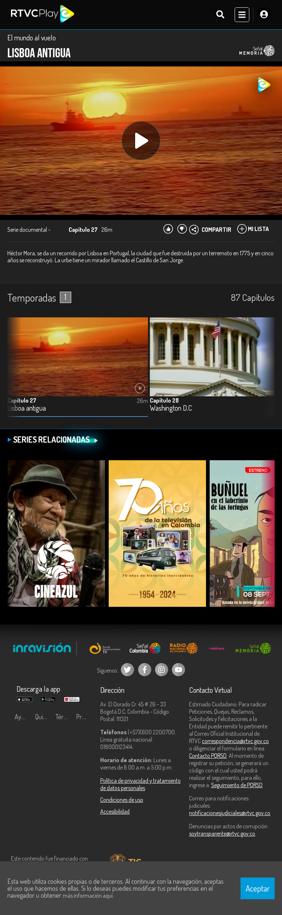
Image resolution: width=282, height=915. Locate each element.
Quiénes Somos (43, 717)
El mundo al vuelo (31, 37)
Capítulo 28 (164, 400)
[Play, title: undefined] (141, 141)
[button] (265, 372)
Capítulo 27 (21, 400)
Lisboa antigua (26, 408)
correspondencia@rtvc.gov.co (235, 741)
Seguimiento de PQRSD (237, 785)
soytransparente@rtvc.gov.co (222, 833)
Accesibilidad (115, 811)
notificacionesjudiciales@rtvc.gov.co (229, 813)
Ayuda (23, 717)
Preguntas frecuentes (84, 717)
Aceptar (258, 888)
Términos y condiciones (63, 717)
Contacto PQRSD (208, 755)
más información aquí (88, 895)
